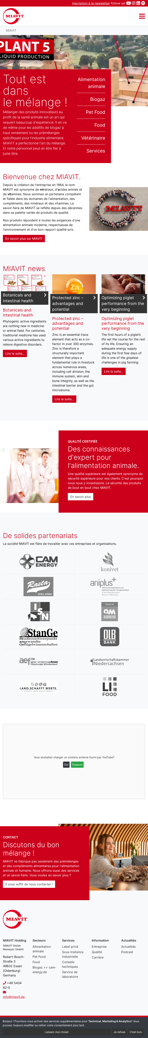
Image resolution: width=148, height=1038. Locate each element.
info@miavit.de (14, 997)
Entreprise (99, 946)
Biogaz (97, 99)
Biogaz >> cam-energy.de (44, 969)
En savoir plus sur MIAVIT (23, 238)
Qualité (97, 952)
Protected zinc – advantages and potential (67, 303)
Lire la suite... (14, 353)
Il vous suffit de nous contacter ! (29, 884)
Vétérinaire (93, 138)
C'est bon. (136, 1032)
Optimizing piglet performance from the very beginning (123, 303)
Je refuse (119, 1032)
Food (99, 125)
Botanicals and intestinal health (18, 298)
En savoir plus (80, 497)
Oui (66, 764)
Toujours (77, 764)
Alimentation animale (91, 83)
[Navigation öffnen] (142, 16)
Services (96, 151)
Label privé (70, 946)
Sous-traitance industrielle (72, 954)
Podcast (127, 952)
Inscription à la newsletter (91, 3)
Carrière (97, 957)
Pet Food (95, 112)
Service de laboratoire (70, 974)
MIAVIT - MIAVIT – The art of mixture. (13, 16)
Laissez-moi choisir (57, 1032)
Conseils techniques (70, 964)
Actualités (128, 946)
